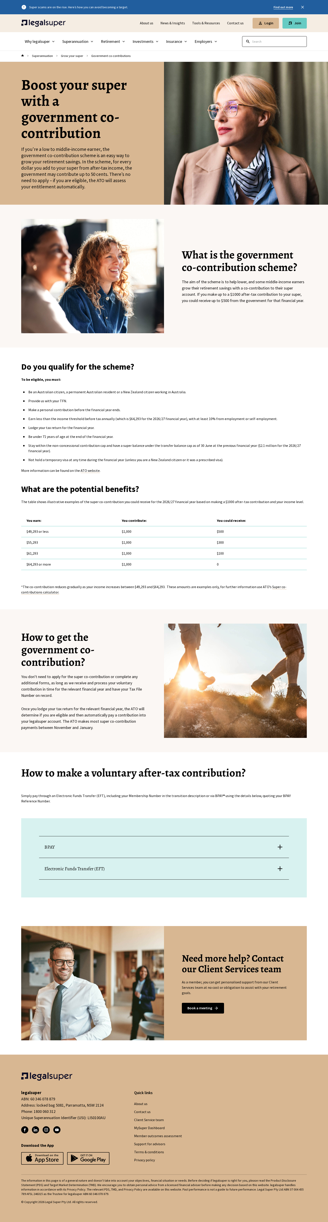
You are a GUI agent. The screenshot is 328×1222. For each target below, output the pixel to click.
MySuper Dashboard (149, 1128)
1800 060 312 (45, 1111)
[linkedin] (35, 1129)
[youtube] (56, 1129)
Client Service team (149, 1120)
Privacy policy (144, 1160)
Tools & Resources (206, 23)
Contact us (235, 23)
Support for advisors (149, 1144)
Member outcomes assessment (158, 1136)
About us (146, 23)
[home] (22, 56)
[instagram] (46, 1129)
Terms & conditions (149, 1152)
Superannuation (42, 56)
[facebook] (24, 1129)
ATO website (90, 470)
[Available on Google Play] (42, 1158)
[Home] (43, 23)
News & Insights (172, 23)
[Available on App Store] (88, 1158)
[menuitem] (40, 41)
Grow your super (72, 56)
